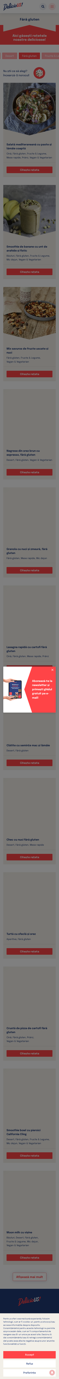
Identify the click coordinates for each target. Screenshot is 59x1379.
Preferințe (29, 1373)
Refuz (29, 1364)
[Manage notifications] (52, 1372)
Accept (29, 1355)
